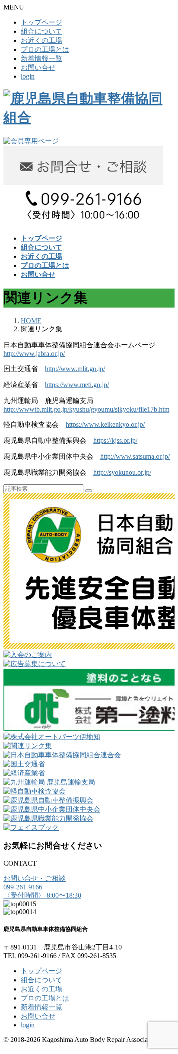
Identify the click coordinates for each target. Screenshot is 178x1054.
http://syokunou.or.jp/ (122, 472)
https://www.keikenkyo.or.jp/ (105, 424)
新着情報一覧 (41, 58)
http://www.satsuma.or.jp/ (135, 456)
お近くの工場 (41, 40)
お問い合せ (38, 67)
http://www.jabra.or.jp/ (34, 353)
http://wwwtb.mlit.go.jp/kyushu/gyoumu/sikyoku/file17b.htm (86, 409)
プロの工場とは (45, 49)
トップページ (41, 22)
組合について (41, 31)
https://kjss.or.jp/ (115, 440)
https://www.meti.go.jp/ (77, 384)
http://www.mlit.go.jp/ (75, 368)
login (28, 76)
